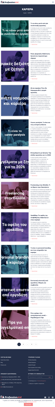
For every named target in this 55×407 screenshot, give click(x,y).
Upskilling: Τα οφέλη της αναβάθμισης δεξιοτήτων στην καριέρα (40, 218)
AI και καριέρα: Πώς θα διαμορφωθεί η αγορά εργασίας (39, 90)
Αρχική (24, 13)
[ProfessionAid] (9, 2)
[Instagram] (49, 397)
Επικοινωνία (3, 365)
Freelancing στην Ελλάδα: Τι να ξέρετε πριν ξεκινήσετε (40, 186)
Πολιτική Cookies (31, 401)
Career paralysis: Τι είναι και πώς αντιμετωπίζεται (40, 124)
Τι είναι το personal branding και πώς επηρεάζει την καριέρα (41, 250)
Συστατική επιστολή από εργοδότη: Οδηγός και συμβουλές (39, 283)
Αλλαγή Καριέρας (32, 362)
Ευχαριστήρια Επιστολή (33, 370)
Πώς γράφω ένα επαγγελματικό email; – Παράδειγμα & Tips (39, 315)
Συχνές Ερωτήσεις (5, 360)
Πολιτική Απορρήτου (41, 380)
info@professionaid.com (7, 387)
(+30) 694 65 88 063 (16, 379)
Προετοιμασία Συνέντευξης (34, 367)
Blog (2, 362)
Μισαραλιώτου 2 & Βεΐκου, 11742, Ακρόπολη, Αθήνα (12, 383)
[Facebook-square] (45, 397)
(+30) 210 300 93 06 (6, 379)
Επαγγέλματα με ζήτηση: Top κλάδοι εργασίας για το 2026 (41, 154)
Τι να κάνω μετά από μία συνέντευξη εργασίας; (39, 25)
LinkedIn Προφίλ (31, 365)
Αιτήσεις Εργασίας (32, 360)
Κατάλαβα (28, 404)
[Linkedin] (52, 397)
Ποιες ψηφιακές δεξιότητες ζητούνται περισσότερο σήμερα (40, 56)
